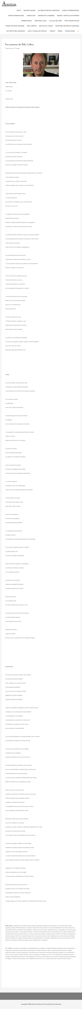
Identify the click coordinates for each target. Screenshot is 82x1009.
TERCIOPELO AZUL (40, 21)
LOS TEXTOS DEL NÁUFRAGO (15, 31)
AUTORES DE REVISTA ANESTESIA (48, 10)
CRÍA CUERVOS (31, 26)
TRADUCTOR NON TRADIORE (14, 26)
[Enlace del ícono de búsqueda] (78, 31)
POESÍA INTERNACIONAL (16, 15)
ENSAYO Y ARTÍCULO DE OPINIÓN (68, 15)
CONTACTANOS (70, 31)
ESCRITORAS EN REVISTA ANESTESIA (67, 26)
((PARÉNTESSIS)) (26, 21)
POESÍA (60, 31)
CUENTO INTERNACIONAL (70, 10)
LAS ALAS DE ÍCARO (55, 21)
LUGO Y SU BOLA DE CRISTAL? (37, 31)
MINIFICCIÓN (31, 15)
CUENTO (52, 31)
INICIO (19, 10)
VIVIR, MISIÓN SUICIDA (71, 21)
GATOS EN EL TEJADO (46, 26)
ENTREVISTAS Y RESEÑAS (46, 15)
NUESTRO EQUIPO (29, 10)
